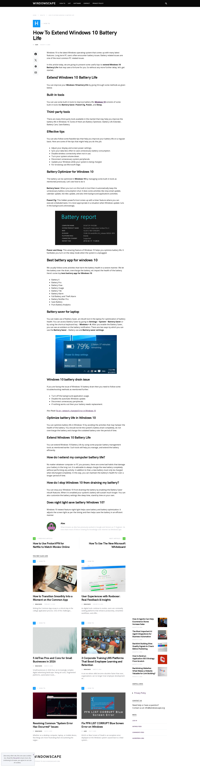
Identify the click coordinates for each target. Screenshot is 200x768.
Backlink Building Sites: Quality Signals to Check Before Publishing (143, 646)
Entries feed (137, 726)
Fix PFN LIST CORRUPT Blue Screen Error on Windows (102, 725)
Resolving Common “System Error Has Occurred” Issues (53, 725)
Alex (36, 44)
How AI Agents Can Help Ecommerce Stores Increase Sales (143, 621)
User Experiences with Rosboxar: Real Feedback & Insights (100, 598)
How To (42, 15)
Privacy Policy (140, 693)
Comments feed (138, 732)
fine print (16, 758)
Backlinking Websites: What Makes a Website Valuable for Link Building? (143, 671)
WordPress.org (138, 738)
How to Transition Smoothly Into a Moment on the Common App (52, 598)
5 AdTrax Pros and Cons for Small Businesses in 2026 (52, 659)
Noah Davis (38, 604)
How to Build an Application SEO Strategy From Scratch (143, 658)
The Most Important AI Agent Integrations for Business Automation (142, 634)
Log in (134, 721)
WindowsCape (44, 3)
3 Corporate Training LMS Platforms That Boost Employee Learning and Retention (102, 661)
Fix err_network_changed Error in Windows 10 (76, 410)
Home (34, 15)
